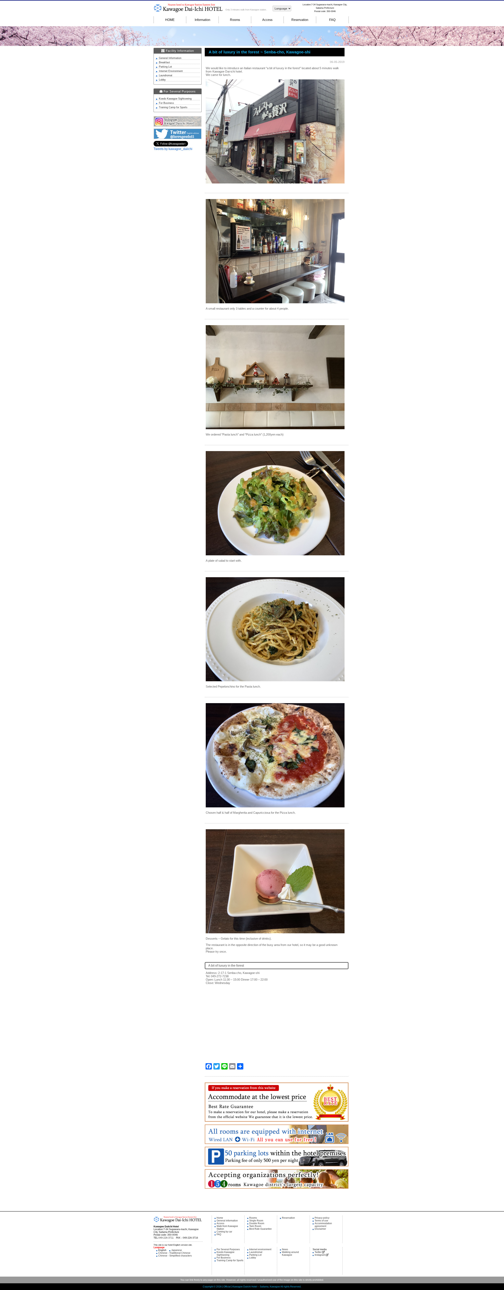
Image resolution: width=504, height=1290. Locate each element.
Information (202, 19)
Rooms (235, 19)
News (285, 1249)
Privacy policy (322, 1217)
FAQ (332, 19)
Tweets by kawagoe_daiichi (173, 149)
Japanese (176, 1250)
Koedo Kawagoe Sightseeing (175, 98)
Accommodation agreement (323, 1225)
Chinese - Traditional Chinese (174, 1253)
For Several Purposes (228, 1249)
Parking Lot (165, 66)
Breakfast (164, 62)
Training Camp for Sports (173, 107)
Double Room (256, 1223)
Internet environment (260, 1249)
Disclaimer (320, 1229)
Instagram (320, 1255)
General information (227, 1220)
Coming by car (224, 1231)
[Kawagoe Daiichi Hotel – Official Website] (178, 1223)
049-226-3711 (166, 1237)
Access (267, 19)
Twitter (318, 1252)
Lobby (162, 79)
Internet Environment (171, 71)
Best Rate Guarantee (260, 1229)
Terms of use (321, 1220)
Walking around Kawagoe (290, 1253)
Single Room (256, 1220)
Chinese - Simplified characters (175, 1255)
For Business (166, 102)
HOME (170, 19)
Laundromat (165, 75)
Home (220, 1217)
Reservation (299, 19)
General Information (170, 58)
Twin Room (255, 1226)
